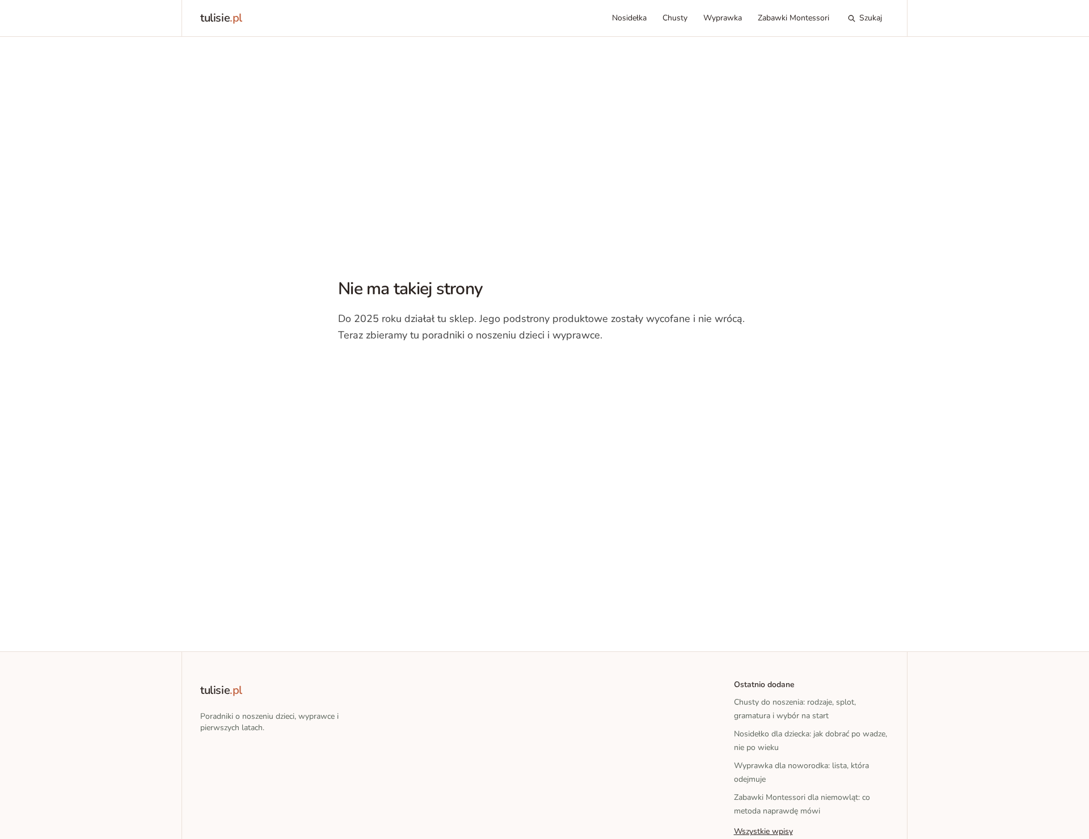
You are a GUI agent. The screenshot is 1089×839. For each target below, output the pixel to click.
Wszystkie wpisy (763, 831)
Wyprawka (722, 17)
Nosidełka (629, 17)
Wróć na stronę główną (397, 369)
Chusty (674, 17)
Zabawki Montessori (793, 17)
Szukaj (870, 17)
